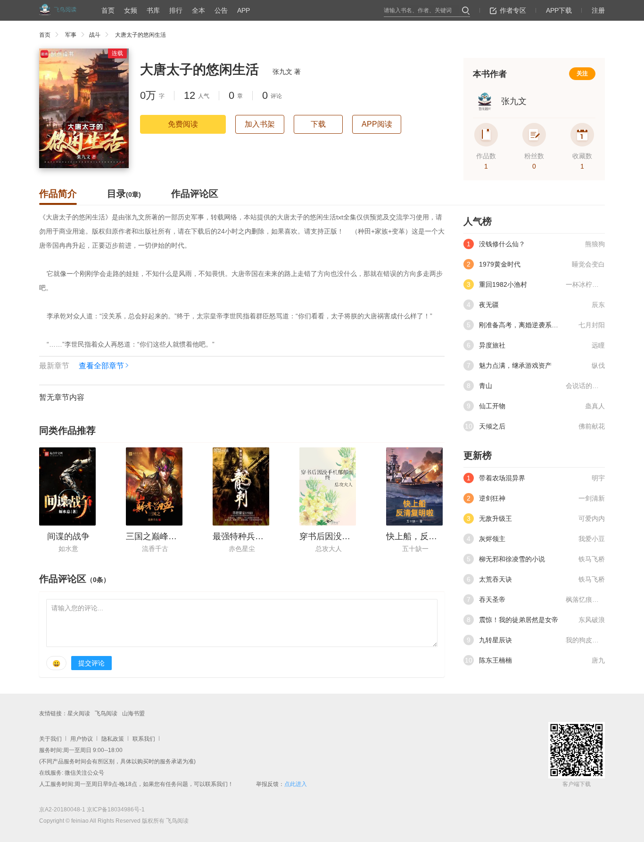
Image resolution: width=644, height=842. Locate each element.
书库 (153, 10)
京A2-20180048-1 (62, 809)
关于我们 (50, 739)
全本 (198, 10)
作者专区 (513, 10)
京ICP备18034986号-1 (116, 809)
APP (243, 10)
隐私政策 (112, 739)
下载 (318, 124)
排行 (175, 10)
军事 (70, 35)
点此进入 (295, 784)
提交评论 (91, 663)
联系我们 (143, 739)
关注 (582, 73)
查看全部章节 (101, 366)
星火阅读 (78, 713)
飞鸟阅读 (106, 713)
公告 (221, 10)
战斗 (94, 35)
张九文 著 (286, 71)
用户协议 (81, 739)
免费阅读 (183, 124)
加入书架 (260, 124)
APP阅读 (377, 124)
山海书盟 (133, 713)
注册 (598, 10)
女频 (130, 10)
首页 (108, 10)
